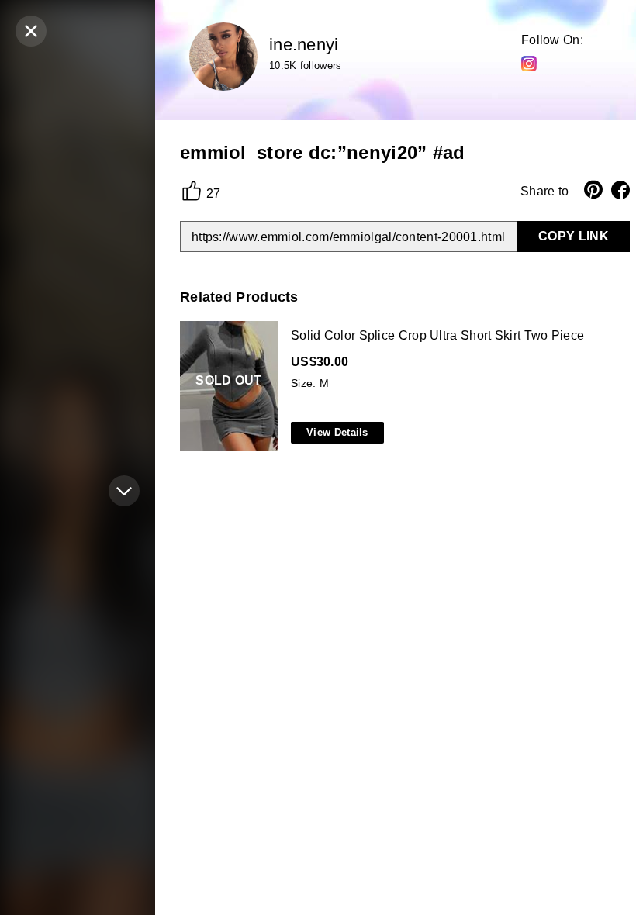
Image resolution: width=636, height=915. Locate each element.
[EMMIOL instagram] (529, 63)
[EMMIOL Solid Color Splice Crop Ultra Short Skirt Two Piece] (402, 387)
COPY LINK (573, 236)
